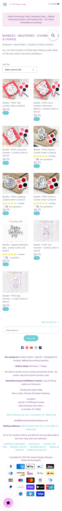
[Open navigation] (4, 4)
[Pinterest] (27, 347)
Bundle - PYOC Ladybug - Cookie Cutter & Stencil (14, 198)
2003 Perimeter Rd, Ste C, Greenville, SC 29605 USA (31, 414)
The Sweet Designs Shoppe (40, 457)
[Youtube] (31, 347)
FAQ (5, 446)
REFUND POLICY (38, 446)
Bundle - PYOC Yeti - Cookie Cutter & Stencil (13, 104)
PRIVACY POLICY (18, 446)
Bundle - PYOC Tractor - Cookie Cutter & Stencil (45, 151)
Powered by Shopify (31, 460)
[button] (53, 35)
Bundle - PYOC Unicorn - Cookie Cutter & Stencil (45, 198)
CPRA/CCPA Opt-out (37, 449)
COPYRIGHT (34, 443)
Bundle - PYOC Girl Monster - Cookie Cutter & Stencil (46, 247)
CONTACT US (49, 443)
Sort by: (6, 64)
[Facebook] (22, 347)
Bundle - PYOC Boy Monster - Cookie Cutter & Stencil (15, 298)
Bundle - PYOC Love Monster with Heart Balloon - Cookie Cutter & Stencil (46, 107)
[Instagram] (36, 347)
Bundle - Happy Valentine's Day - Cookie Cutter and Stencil (15, 247)
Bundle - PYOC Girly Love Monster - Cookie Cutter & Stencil (15, 152)
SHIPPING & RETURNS (14, 443)
